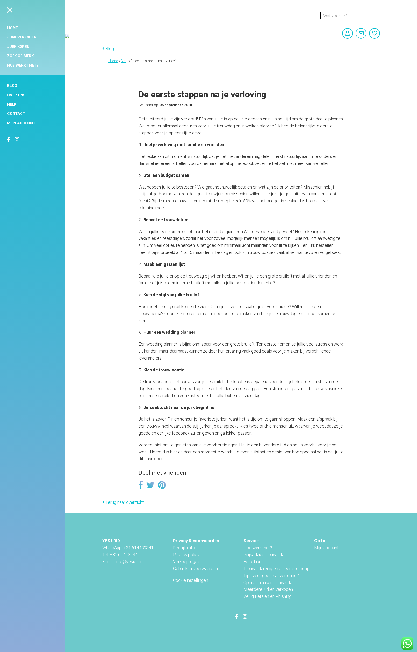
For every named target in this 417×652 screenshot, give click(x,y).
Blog (12, 85)
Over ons (16, 95)
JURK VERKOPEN (21, 37)
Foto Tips (252, 561)
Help (12, 104)
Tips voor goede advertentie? (271, 575)
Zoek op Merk (20, 56)
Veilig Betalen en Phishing (267, 596)
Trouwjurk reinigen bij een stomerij (275, 568)
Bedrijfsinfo (184, 547)
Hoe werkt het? (22, 65)
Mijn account (21, 123)
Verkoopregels (187, 561)
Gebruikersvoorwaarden (195, 568)
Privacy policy (186, 554)
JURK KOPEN (18, 46)
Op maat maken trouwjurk (267, 582)
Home (12, 28)
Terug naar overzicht (124, 502)
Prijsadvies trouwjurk (263, 554)
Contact (16, 113)
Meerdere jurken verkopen (268, 589)
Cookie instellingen (190, 580)
